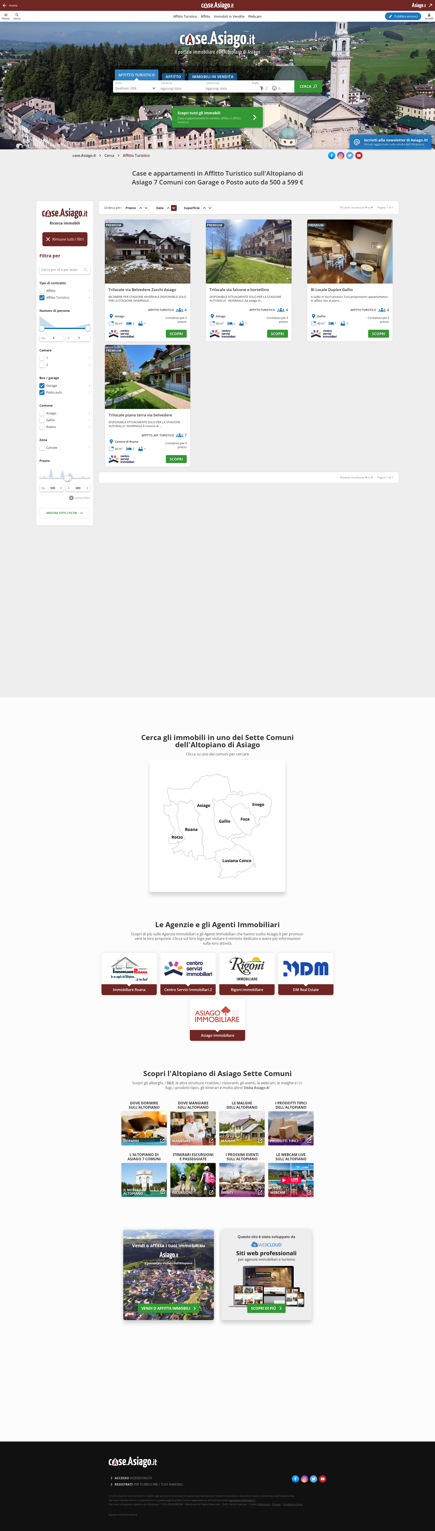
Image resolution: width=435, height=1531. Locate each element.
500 (52, 488)
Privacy (276, 1504)
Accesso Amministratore (123, 1514)
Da (43, 338)
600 (78, 488)
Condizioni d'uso (293, 1504)
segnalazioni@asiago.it (242, 1500)
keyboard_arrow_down (146, 208)
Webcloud (264, 1504)
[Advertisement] (64, 601)
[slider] (41, 328)
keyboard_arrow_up (140, 208)
